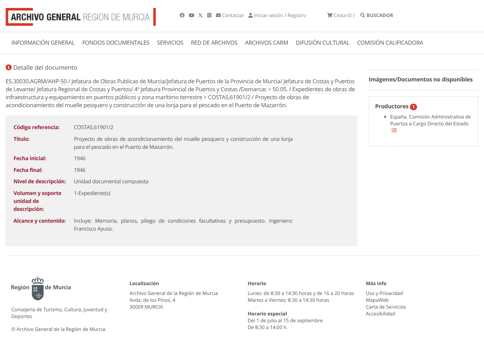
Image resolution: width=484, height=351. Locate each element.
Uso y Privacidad (384, 293)
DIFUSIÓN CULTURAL (322, 43)
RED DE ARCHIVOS (214, 43)
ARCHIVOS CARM (266, 43)
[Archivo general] (81, 15)
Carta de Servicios (386, 306)
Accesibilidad (380, 313)
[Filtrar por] (394, 130)
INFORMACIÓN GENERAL (42, 43)
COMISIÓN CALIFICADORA (390, 43)
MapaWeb (377, 299)
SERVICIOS (170, 43)
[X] (201, 15)
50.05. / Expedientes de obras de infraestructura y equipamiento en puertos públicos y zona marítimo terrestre (180, 93)
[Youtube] (192, 15)
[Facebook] (183, 15)
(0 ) (344, 15)
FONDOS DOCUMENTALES (115, 43)
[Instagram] (210, 15)
